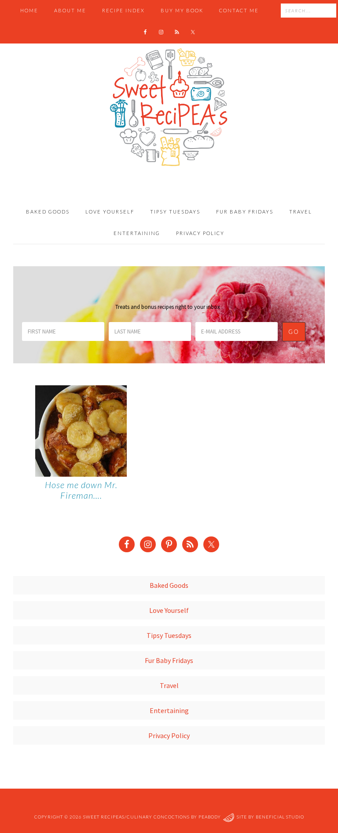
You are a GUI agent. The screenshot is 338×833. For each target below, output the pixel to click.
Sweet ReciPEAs (169, 107)
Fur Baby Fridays (169, 660)
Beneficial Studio (280, 817)
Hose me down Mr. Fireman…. (81, 489)
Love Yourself (169, 610)
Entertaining (169, 710)
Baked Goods (169, 585)
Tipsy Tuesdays (169, 635)
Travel (169, 685)
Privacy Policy (169, 735)
